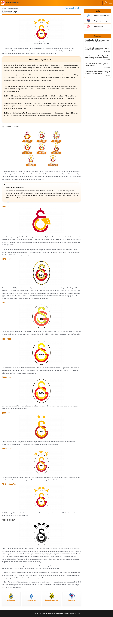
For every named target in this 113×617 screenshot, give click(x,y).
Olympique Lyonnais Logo (100, 21)
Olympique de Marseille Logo (101, 15)
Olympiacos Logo (98, 26)
